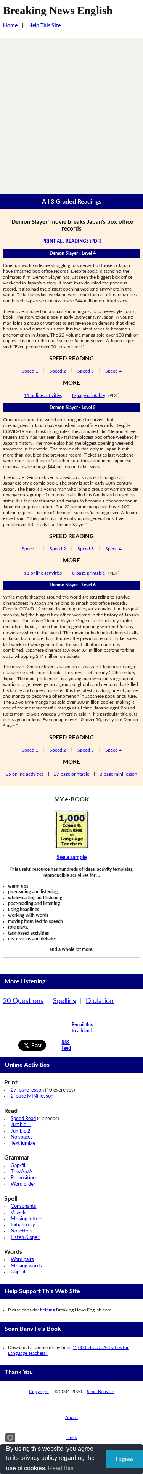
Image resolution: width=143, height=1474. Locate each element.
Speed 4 (113, 371)
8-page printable (88, 395)
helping (47, 1310)
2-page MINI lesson (32, 1096)
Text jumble (23, 1143)
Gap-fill (18, 1165)
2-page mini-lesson (118, 774)
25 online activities (24, 774)
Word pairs (22, 1259)
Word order (23, 1184)
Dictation (100, 1001)
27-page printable (71, 774)
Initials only (23, 1225)
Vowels (18, 1212)
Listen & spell (25, 1237)
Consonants (23, 1206)
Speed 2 (58, 371)
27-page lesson (27, 1090)
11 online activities (43, 395)
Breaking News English (57, 10)
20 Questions (23, 1001)
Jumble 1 (21, 1124)
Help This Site (44, 25)
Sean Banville (100, 1391)
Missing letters (27, 1218)
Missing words (26, 1266)
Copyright (39, 1391)
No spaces (22, 1137)
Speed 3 (85, 371)
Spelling (64, 1001)
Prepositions (24, 1177)
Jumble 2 (21, 1131)
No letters (21, 1231)
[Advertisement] (71, 113)
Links (71, 1437)
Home (10, 25)
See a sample (72, 857)
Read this (61, 1468)
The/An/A (21, 1171)
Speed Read (23, 1118)
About (71, 1417)
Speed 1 (30, 371)
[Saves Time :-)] (71, 829)
